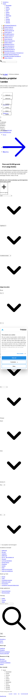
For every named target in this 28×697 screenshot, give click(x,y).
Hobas (3, 602)
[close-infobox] (0, 117)
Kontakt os (5, 2)
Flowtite (4, 600)
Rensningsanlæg (6, 593)
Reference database (5, 652)
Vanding (4, 566)
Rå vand (4, 552)
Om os (1, 642)
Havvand (4, 559)
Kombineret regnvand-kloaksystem (10, 585)
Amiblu (3, 598)
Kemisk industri (5, 562)
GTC (19, 693)
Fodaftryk (2, 648)
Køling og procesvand (7, 569)
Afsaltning (4, 564)
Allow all (14, 357)
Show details (20, 353)
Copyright (10, 693)
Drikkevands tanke (6, 582)
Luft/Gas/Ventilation (7, 561)
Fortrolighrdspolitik (24, 693)
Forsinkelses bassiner (7, 580)
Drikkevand (4, 555)
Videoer (2, 664)
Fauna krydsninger (6, 591)
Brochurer (2, 659)
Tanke (3, 578)
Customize (13, 362)
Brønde (3, 577)
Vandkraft (4, 554)
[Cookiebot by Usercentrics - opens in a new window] (20, 330)
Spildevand (4, 550)
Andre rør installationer (7, 571)
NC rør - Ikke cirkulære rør (8, 557)
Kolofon (15, 693)
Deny (14, 366)
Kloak (3, 567)
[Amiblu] (11, 69)
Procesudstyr (5, 583)
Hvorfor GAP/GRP (4, 653)
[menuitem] (15, 2)
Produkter (2, 650)
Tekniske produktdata (5, 662)
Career (1, 641)
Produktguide (3, 661)
